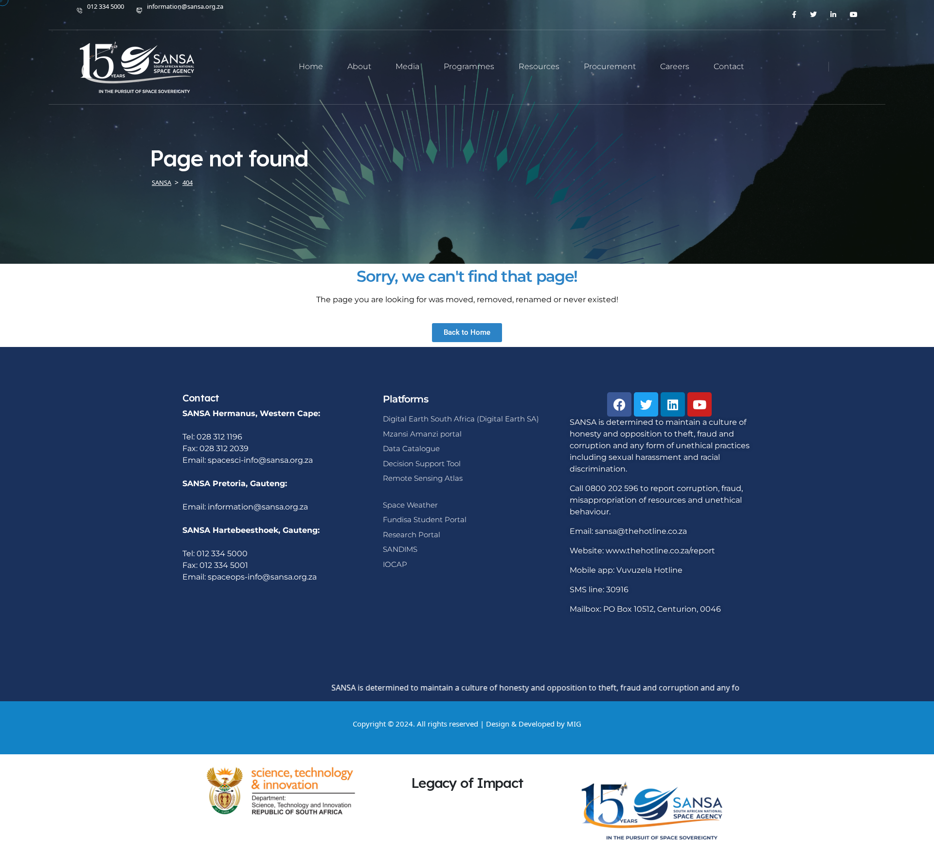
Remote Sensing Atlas (423, 478)
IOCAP (395, 564)
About (359, 66)
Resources (539, 66)
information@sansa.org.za (185, 6)
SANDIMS (400, 549)
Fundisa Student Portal (425, 519)
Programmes (469, 66)
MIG (574, 724)
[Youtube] (699, 404)
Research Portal (411, 534)
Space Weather (410, 505)
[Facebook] (619, 404)
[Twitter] (646, 404)
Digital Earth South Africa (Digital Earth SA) (461, 418)
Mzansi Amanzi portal (422, 433)
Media (407, 66)
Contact (729, 66)
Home (311, 66)
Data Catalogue (411, 448)
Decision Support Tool (422, 463)
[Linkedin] (673, 404)
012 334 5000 (105, 6)
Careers (674, 66)
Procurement (610, 66)
